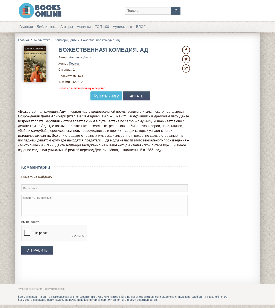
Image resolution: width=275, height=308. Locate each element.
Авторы (66, 27)
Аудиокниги (122, 27)
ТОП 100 (102, 27)
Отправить (37, 250)
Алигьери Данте (80, 57)
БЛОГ (140, 27)
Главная (26, 27)
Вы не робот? (30, 221)
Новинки (84, 27)
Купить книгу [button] (106, 96)
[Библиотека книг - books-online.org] (69, 10)
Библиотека (47, 27)
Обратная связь (55, 289)
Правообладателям (30, 289)
